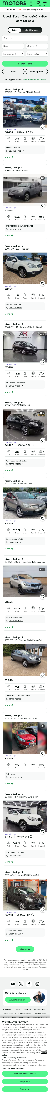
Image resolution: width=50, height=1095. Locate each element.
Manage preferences (25, 1073)
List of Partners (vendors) (12, 1068)
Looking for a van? (25, 79)
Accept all (25, 1089)
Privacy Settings (9, 1017)
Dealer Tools (24, 1017)
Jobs (18, 1009)
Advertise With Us (40, 1017)
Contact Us (7, 1009)
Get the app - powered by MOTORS (25, 10)
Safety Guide (7, 1013)
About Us (27, 1009)
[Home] (14, 3)
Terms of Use (39, 1009)
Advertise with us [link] (18, 999)
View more (25, 949)
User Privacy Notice (23, 1013)
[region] (25, 1056)
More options (36, 71)
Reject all (25, 1081)
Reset (13, 71)
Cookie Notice (40, 1013)
